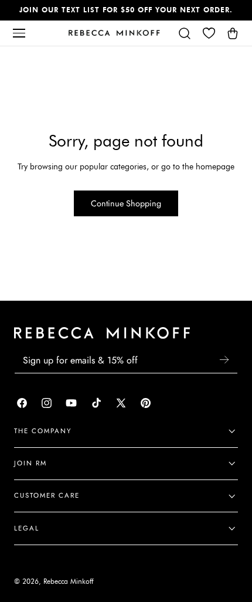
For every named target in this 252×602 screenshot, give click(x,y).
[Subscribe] (224, 359)
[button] (18, 32)
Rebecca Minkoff (68, 581)
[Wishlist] (208, 32)
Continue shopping (126, 203)
